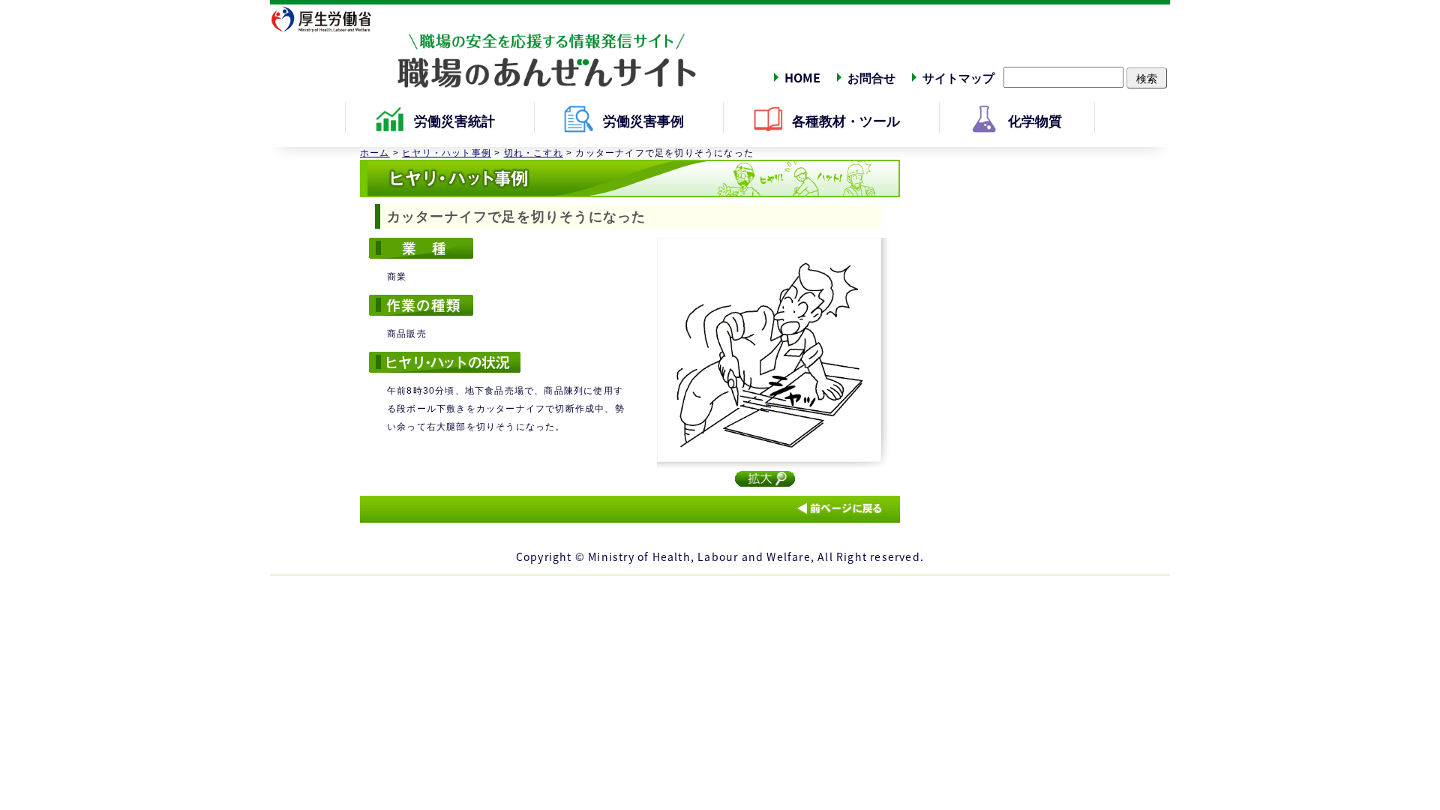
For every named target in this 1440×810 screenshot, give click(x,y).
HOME (802, 77)
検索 (1146, 78)
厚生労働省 (330, 18)
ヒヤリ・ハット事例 (446, 153)
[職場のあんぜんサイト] (484, 47)
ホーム (375, 153)
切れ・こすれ (533, 153)
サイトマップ (958, 77)
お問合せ (872, 77)
